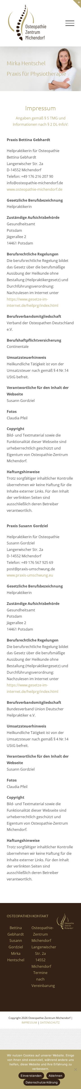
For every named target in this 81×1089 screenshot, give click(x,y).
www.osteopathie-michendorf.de (34, 189)
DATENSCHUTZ (50, 1022)
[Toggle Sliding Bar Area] (77, 4)
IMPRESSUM (29, 1022)
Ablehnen (56, 1075)
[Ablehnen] (75, 1069)
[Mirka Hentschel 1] (40, 68)
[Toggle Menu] (70, 23)
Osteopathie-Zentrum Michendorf (43, 934)
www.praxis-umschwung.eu (30, 575)
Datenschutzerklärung (42, 1082)
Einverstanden (31, 1075)
